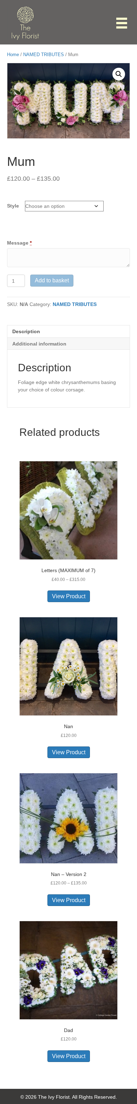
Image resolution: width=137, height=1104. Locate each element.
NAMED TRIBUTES (43, 54)
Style (13, 206)
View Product (68, 596)
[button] (118, 74)
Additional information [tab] (39, 344)
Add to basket (52, 280)
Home (13, 54)
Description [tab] (26, 331)
